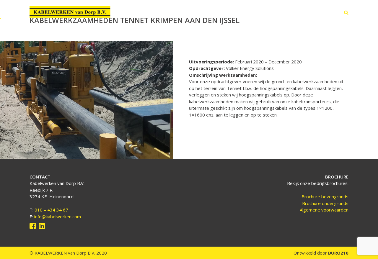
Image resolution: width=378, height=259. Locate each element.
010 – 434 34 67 (51, 210)
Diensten (231, 12)
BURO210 (337, 253)
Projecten (260, 12)
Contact (319, 12)
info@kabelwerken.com (57, 216)
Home (176, 12)
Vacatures (291, 12)
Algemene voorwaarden (324, 210)
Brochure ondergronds (325, 203)
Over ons (202, 12)
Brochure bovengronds (325, 196)
